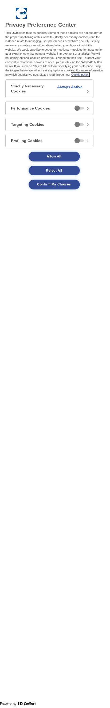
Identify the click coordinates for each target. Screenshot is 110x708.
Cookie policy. (80, 74)
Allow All (54, 156)
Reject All (54, 170)
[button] (49, 89)
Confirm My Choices (54, 184)
